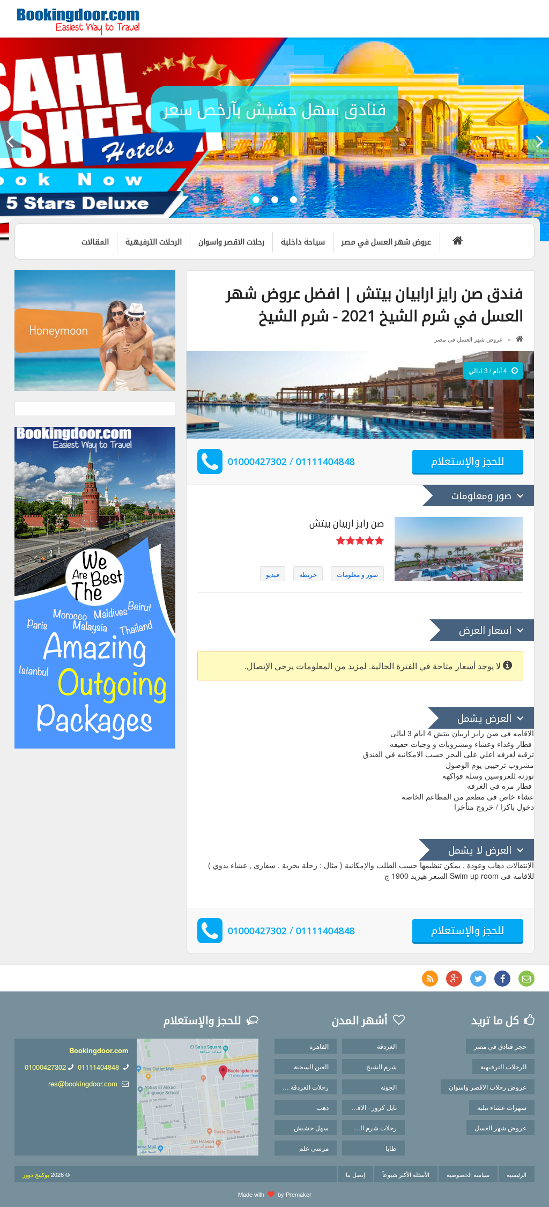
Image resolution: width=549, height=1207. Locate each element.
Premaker (298, 1194)
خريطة (308, 574)
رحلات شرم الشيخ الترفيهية (369, 1127)
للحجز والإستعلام (468, 461)
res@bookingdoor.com (82, 1083)
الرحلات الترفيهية (503, 1066)
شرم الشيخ (381, 1066)
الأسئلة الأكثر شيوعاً (405, 1174)
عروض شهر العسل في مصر (468, 339)
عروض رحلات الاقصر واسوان (487, 1086)
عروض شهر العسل (500, 1127)
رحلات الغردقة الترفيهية (301, 1086)
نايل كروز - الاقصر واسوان (369, 1107)
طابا (391, 1147)
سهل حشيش (311, 1127)
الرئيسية (516, 1174)
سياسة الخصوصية (468, 1174)
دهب (322, 1107)
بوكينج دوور (36, 1174)
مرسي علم (314, 1147)
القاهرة (319, 1045)
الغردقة (387, 1045)
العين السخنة (311, 1066)
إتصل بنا (355, 1174)
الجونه (389, 1086)
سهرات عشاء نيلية (501, 1107)
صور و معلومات (357, 574)
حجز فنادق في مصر (500, 1045)
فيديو (272, 574)
